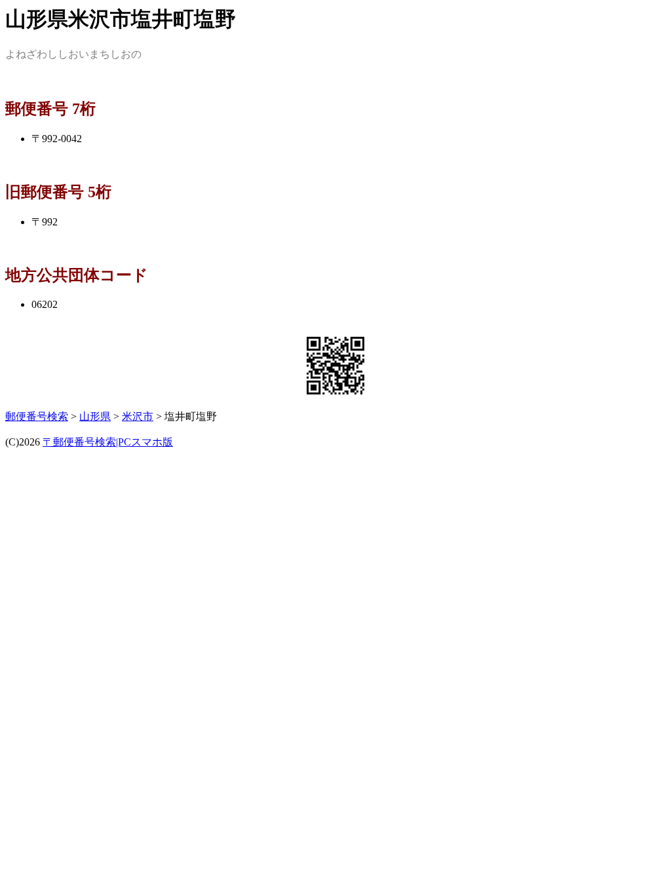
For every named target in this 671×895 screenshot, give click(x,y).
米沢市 (137, 416)
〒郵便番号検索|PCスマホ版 (108, 441)
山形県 (95, 416)
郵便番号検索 (36, 416)
